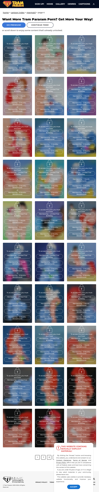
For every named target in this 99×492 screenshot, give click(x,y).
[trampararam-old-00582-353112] (81, 124)
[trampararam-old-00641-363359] (81, 166)
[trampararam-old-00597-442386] (49, 166)
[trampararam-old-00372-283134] (17, 41)
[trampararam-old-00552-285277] (49, 124)
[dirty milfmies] (49, 41)
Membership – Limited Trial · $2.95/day (17, 49)
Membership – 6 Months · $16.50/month (17, 69)
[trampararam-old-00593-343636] (17, 166)
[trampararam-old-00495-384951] (17, 124)
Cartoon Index (17, 12)
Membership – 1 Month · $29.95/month (17, 55)
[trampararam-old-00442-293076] (49, 83)
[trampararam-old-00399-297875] (81, 41)
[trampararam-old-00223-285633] (17, 332)
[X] (94, 479)
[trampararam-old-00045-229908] (81, 415)
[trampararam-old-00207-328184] (81, 332)
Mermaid (31, 12)
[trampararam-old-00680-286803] (49, 207)
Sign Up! (39, 4)
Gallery (60, 4)
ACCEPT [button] (73, 487)
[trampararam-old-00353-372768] (81, 207)
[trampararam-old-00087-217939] (49, 415)
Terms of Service (80, 460)
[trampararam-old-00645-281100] (17, 207)
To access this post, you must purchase (17, 44)
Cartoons (84, 4)
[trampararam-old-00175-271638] (17, 373)
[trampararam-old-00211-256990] (49, 332)
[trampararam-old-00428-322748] (17, 83)
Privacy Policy (41, 482)
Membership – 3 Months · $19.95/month (17, 62)
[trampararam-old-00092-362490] (17, 415)
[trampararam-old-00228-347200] (81, 290)
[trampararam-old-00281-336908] (81, 249)
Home (50, 4)
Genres (72, 4)
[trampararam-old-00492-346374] (81, 83)
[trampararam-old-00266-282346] (17, 290)
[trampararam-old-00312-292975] (49, 249)
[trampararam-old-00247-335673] (49, 290)
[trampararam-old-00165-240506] (49, 373)
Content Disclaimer (63, 460)
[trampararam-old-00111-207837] (81, 373)
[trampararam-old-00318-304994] (17, 249)
